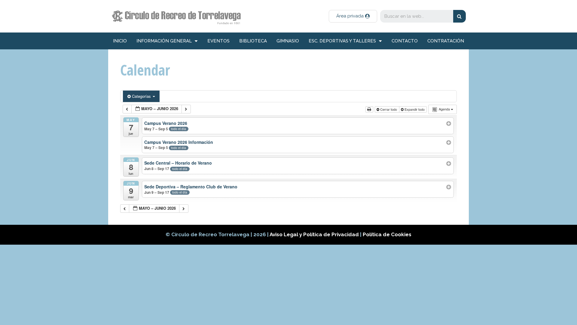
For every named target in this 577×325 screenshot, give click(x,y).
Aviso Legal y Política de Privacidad (315, 234)
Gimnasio (287, 41)
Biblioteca (253, 41)
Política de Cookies (387, 234)
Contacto (405, 41)
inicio (120, 41)
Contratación (445, 41)
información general (164, 41)
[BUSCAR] (459, 16)
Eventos (218, 41)
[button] (353, 16)
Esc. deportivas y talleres (342, 41)
